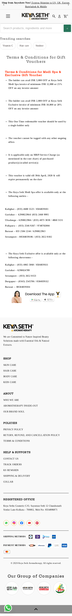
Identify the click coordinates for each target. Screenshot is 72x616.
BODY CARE (10, 376)
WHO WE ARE (11, 400)
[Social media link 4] (60, 588)
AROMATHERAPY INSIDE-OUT (20, 405)
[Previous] (4, 5)
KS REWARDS (11, 470)
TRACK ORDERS (12, 464)
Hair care (24, 45)
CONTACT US (11, 458)
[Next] (68, 5)
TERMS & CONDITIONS (16, 440)
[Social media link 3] (44, 588)
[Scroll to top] (36, 609)
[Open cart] (65, 16)
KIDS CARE (9, 382)
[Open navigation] (8, 16)
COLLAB (8, 481)
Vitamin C (8, 45)
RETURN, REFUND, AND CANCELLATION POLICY (31, 435)
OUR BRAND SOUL (14, 411)
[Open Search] (53, 16)
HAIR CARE (9, 370)
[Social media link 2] (28, 588)
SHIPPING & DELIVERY (16, 475)
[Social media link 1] (12, 588)
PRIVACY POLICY (13, 429)
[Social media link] (6, 523)
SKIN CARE (9, 365)
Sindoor (40, 45)
